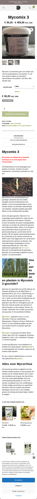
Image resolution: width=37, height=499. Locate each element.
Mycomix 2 (6, 333)
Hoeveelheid (7, 87)
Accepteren (18, 480)
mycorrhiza (27, 125)
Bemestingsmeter (26, 423)
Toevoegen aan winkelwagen (15, 114)
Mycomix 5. (18, 358)
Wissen (17, 91)
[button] (34, 458)
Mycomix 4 (30, 347)
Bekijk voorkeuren (18, 491)
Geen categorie (15, 123)
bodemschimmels (12, 125)
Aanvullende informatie (18, 140)
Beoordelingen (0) (18, 144)
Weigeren (18, 485)
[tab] (18, 136)
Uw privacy (18, 495)
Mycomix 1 (6, 317)
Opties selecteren (14, 418)
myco (20, 125)
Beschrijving (18, 136)
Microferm (25, 248)
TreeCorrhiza (7, 162)
